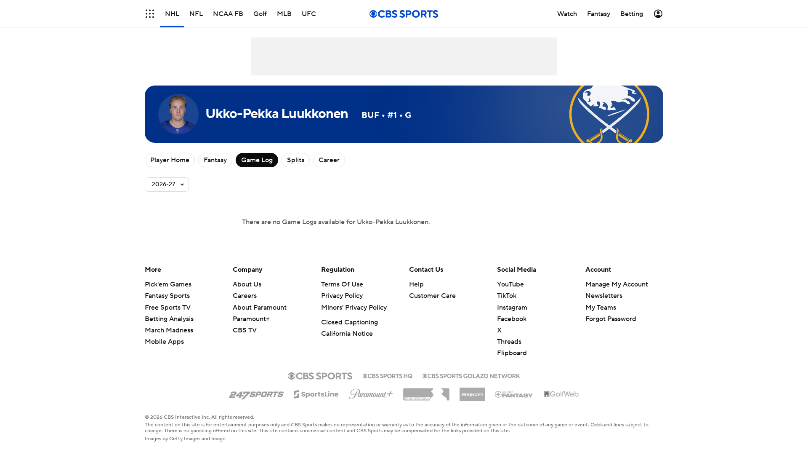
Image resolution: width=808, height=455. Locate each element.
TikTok (506, 296)
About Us (247, 284)
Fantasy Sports (167, 296)
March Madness (169, 330)
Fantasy (215, 160)
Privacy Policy (342, 296)
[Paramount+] (371, 392)
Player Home (169, 160)
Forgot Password (610, 319)
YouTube (510, 284)
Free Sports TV (168, 307)
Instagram (512, 307)
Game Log (257, 160)
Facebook (511, 319)
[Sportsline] (316, 393)
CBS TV (245, 330)
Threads (509, 341)
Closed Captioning (349, 322)
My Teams (600, 307)
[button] (150, 13)
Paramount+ (251, 319)
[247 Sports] (256, 392)
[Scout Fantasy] (514, 394)
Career (329, 160)
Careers (245, 296)
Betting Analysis (169, 319)
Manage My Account (616, 284)
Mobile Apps (164, 341)
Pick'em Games (168, 284)
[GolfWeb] (561, 394)
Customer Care (432, 296)
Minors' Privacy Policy (354, 307)
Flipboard (512, 353)
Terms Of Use (342, 284)
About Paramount (260, 307)
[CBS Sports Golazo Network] (471, 375)
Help (416, 284)
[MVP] (472, 391)
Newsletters (603, 296)
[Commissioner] (426, 391)
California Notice (347, 333)
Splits (295, 160)
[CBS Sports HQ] (387, 375)
